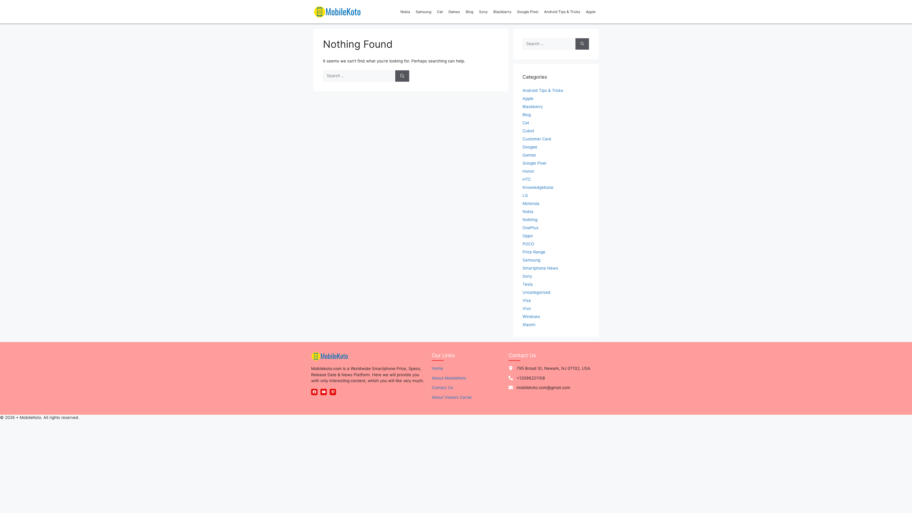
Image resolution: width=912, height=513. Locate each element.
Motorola (530, 203)
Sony (483, 12)
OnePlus (530, 227)
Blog (469, 12)
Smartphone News (540, 268)
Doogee (529, 147)
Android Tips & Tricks (562, 12)
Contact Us (442, 387)
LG (525, 195)
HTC (526, 179)
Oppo (527, 235)
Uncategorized (536, 292)
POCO (528, 244)
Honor (528, 171)
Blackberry (502, 12)
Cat (440, 12)
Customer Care (536, 139)
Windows (531, 316)
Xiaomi (528, 324)
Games (454, 12)
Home (437, 368)
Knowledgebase (537, 187)
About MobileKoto (449, 378)
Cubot (528, 130)
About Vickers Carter (452, 397)
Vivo (526, 308)
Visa (526, 300)
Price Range (533, 252)
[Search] (402, 76)
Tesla (527, 284)
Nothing (529, 219)
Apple (591, 12)
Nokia (405, 12)
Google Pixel (527, 12)
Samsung (423, 12)
